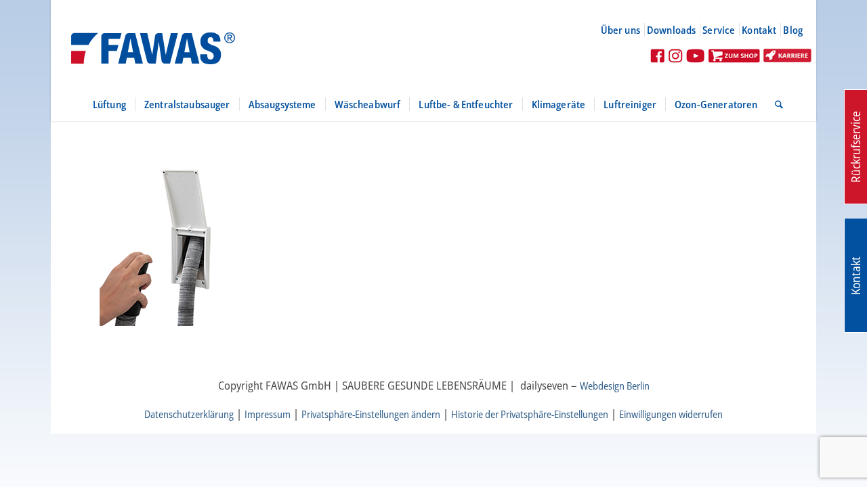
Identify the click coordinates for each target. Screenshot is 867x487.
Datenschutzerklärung (189, 414)
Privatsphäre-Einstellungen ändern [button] (370, 414)
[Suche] (774, 104)
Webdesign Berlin (615, 385)
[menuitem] (626, 30)
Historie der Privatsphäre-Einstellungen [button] (529, 414)
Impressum (268, 414)
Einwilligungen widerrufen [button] (671, 414)
